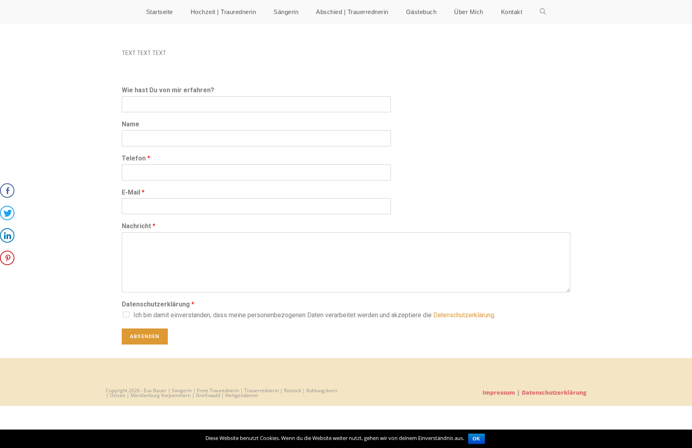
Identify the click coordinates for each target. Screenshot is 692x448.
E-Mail (133, 192)
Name (130, 124)
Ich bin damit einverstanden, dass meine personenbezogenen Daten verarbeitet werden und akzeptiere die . (314, 315)
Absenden (145, 336)
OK (477, 439)
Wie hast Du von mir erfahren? (168, 90)
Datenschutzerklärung (158, 304)
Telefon (136, 158)
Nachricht (138, 226)
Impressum (499, 392)
